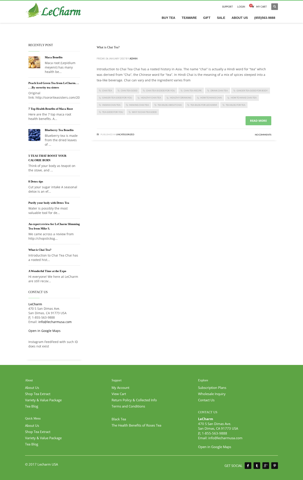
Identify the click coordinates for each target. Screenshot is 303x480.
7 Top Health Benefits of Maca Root (50, 108)
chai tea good (129, 90)
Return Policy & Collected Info (134, 400)
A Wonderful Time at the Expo (47, 271)
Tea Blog (31, 406)
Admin (134, 58)
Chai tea (107, 90)
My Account (120, 387)
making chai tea (139, 105)
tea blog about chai (170, 105)
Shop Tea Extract (37, 394)
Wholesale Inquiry (212, 394)
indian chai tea (111, 105)
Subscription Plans (212, 387)
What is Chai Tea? (108, 47)
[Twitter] (257, 465)
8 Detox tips (35, 181)
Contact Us (206, 400)
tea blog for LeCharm (204, 105)
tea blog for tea (235, 105)
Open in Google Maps (44, 331)
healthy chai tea (151, 97)
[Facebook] (248, 465)
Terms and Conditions (128, 406)
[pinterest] (274, 465)
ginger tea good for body (252, 90)
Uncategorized (125, 134)
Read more (258, 121)
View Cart (119, 394)
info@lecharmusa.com (55, 322)
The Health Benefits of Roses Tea (136, 425)
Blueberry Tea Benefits (59, 130)
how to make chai (211, 97)
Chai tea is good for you (160, 90)
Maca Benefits (54, 57)
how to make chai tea (244, 97)
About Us (32, 387)
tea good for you (112, 112)
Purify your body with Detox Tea (48, 202)
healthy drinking (180, 97)
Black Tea (119, 419)
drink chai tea (219, 90)
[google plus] (265, 465)
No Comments (263, 134)
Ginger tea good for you (117, 97)
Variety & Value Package (43, 400)
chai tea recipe (193, 90)
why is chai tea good (144, 112)
